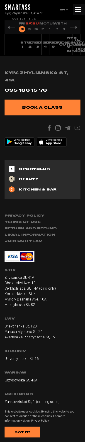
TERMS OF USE (23, 222)
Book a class (42, 107)
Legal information (30, 234)
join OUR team (24, 241)
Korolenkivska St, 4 (20, 294)
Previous (11, 27)
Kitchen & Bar (38, 189)
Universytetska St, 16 (22, 359)
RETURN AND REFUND (31, 228)
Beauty (29, 179)
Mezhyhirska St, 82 (20, 305)
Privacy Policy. (40, 420)
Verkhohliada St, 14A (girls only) (30, 288)
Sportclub (34, 169)
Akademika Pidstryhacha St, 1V (30, 337)
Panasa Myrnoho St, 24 (23, 332)
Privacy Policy (25, 215)
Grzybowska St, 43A (21, 380)
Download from (22, 139)
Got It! (22, 432)
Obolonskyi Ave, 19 (20, 283)
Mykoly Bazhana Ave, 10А (26, 299)
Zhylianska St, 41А (19, 277)
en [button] (62, 9)
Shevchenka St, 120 (21, 326)
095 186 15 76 (24, 18)
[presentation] (21, 27)
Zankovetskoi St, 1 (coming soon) (32, 402)
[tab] (21, 27)
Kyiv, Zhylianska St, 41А (22, 13)
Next (73, 27)
